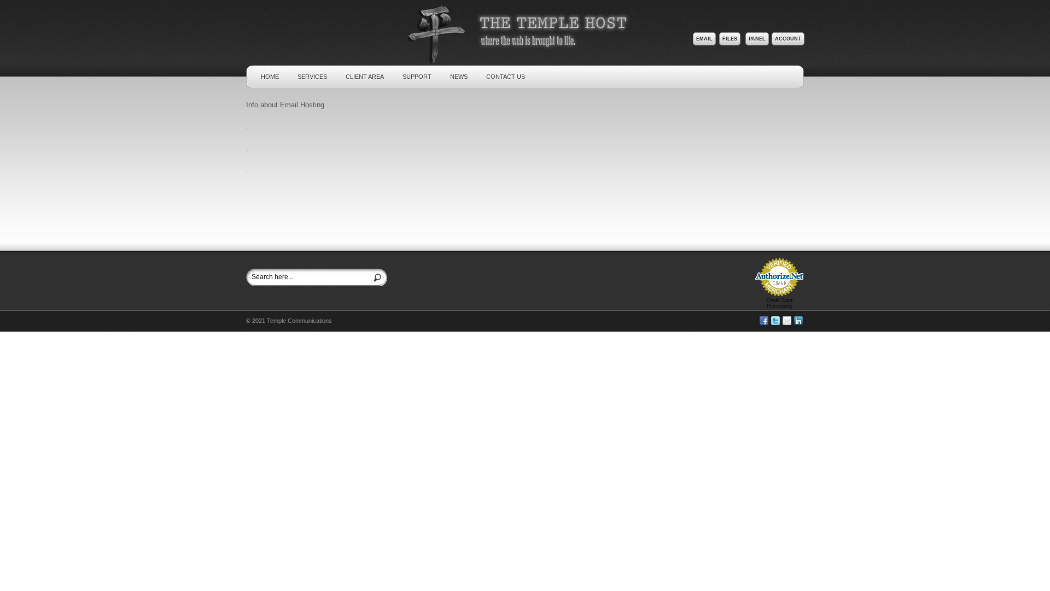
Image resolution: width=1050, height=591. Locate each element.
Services (312, 76)
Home (270, 76)
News (459, 76)
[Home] (527, 56)
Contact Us (505, 76)
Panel (757, 39)
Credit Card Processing (779, 303)
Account (788, 39)
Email (704, 39)
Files (729, 39)
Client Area (365, 76)
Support (416, 76)
